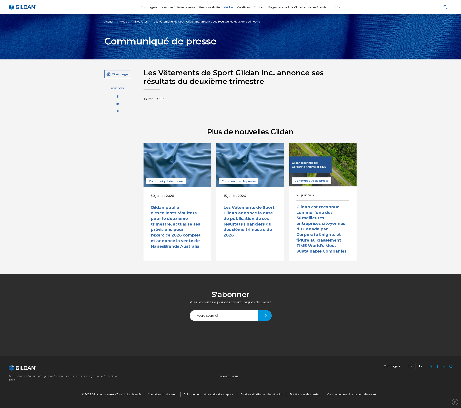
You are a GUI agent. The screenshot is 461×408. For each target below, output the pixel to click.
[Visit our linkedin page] (443, 366)
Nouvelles (141, 21)
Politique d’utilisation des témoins (261, 394)
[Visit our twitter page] (431, 367)
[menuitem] (149, 7)
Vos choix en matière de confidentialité (351, 394)
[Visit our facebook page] (437, 366)
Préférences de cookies (305, 394)
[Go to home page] (22, 9)
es (420, 366)
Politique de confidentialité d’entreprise (208, 394)
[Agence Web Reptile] (455, 402)
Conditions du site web (162, 394)
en (410, 366)
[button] (445, 7)
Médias (124, 21)
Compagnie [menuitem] (392, 366)
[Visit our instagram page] (449, 366)
